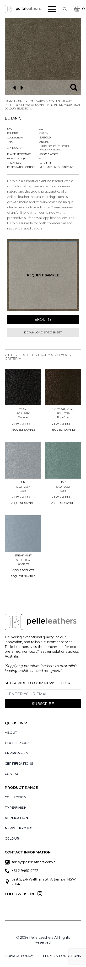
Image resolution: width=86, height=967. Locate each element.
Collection (15, 797)
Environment (18, 753)
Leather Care (18, 743)
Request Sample (43, 275)
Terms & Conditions (62, 956)
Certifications (19, 763)
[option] (43, 56)
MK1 (41, 167)
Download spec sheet (43, 332)
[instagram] (40, 893)
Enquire (43, 319)
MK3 (56, 167)
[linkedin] (32, 893)
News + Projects (21, 828)
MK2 (49, 167)
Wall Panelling (50, 149)
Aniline (44, 141)
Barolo (45, 137)
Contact (13, 774)
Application (16, 818)
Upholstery (47, 146)
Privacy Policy (19, 956)
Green (43, 133)
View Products (23, 424)
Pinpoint (67, 167)
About (11, 732)
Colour (12, 838)
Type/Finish (16, 807)
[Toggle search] (64, 9)
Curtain (63, 146)
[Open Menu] (52, 9)
